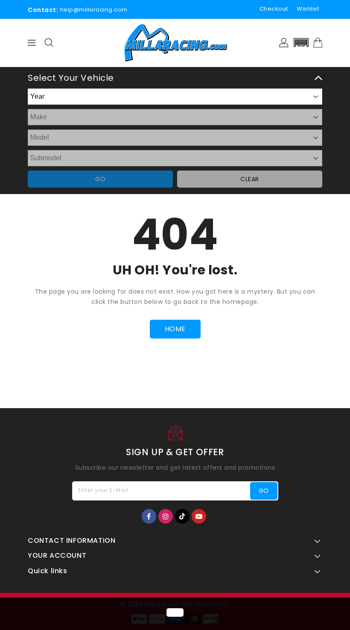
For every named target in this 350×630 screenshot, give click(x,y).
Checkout (274, 9)
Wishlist (308, 9)
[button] (300, 42)
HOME (175, 329)
